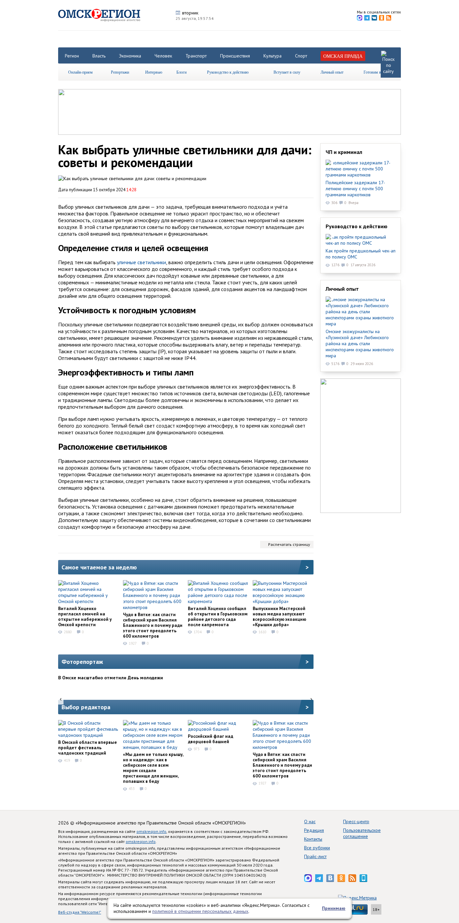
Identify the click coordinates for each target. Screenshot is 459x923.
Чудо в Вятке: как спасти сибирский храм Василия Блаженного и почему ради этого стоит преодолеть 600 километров (152, 625)
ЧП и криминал (344, 152)
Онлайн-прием (80, 72)
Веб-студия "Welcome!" (79, 912)
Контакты (313, 839)
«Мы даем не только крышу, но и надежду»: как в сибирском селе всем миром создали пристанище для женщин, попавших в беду (153, 767)
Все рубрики (317, 848)
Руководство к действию (228, 72)
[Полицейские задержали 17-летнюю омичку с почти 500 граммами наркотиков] (360, 169)
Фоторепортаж (82, 662)
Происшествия (235, 56)
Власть (99, 56)
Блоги (181, 72)
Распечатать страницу (289, 544)
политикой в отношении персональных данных (200, 911)
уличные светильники (141, 262)
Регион (72, 56)
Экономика (130, 56)
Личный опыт (332, 72)
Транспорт (196, 56)
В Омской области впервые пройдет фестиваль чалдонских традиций (87, 747)
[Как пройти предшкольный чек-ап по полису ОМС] (360, 240)
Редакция (314, 830)
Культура (272, 56)
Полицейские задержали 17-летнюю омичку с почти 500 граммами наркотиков (355, 188)
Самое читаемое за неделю (99, 567)
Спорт (301, 56)
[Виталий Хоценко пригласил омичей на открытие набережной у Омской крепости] (88, 592)
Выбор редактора (85, 707)
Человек (163, 56)
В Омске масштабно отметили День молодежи (110, 678)
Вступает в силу (287, 72)
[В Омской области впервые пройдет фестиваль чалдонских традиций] (88, 729)
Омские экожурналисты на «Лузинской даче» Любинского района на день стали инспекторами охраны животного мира (360, 343)
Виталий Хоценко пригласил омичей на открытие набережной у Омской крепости (85, 616)
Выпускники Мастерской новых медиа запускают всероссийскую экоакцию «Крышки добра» (279, 616)
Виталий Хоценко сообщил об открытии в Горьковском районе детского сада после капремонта (218, 616)
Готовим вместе (377, 72)
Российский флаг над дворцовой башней (210, 739)
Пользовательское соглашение (362, 833)
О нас (310, 821)
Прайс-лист (315, 856)
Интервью (153, 72)
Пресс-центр (356, 821)
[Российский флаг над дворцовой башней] (218, 726)
